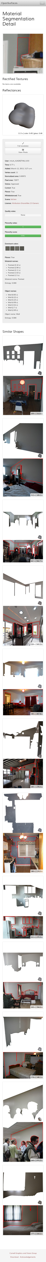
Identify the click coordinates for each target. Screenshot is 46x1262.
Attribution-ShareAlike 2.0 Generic (25, 203)
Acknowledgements (28, 1257)
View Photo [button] (23, 152)
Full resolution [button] (23, 146)
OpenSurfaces (9, 3)
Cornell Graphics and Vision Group (23, 1253)
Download (14, 1257)
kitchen (13, 199)
